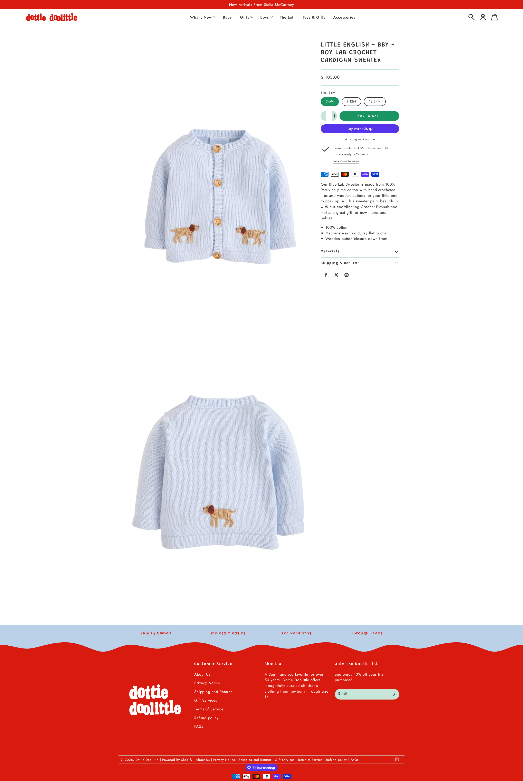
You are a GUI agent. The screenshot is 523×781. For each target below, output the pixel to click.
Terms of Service (209, 709)
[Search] (471, 17)
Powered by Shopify (177, 760)
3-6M (330, 101)
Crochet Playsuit (375, 206)
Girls (244, 17)
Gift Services (205, 700)
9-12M (351, 101)
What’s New (201, 17)
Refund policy (206, 718)
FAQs (198, 726)
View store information (346, 161)
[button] (202, 17)
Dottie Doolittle (147, 760)
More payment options (359, 139)
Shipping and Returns (213, 691)
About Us (202, 674)
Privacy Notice (207, 683)
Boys (264, 17)
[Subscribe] (394, 694)
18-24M (375, 101)
